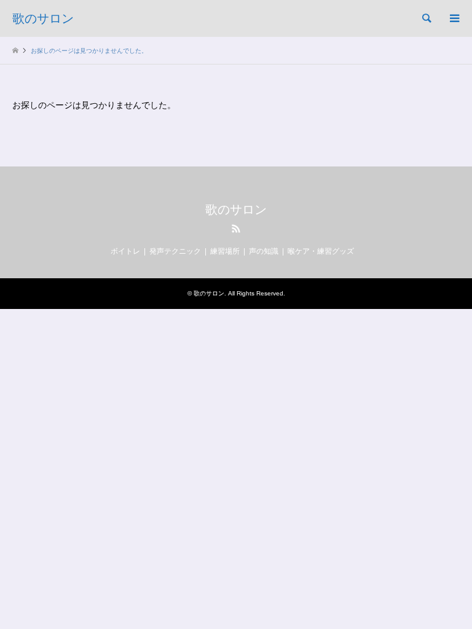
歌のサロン (236, 209)
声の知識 (263, 251)
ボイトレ (125, 251)
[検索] (425, 18)
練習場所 (225, 251)
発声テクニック (175, 251)
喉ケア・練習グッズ (321, 251)
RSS (236, 228)
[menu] (453, 18)
